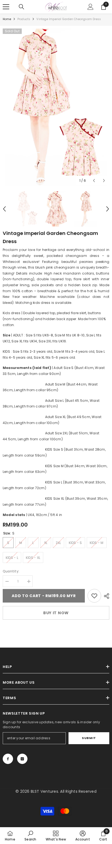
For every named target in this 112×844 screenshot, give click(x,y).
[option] (56, 107)
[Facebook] (8, 759)
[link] (94, 596)
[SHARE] (105, 596)
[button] (94, 180)
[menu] (6, 7)
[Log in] (91, 7)
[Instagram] (22, 759)
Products (23, 19)
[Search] (21, 7)
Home (7, 19)
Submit (89, 738)
